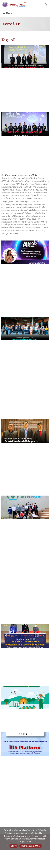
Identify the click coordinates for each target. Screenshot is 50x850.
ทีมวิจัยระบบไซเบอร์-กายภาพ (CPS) (19, 175)
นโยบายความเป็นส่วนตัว (31, 846)
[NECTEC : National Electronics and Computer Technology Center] (14, 4)
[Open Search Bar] (45, 4)
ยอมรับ (14, 846)
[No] (46, 838)
